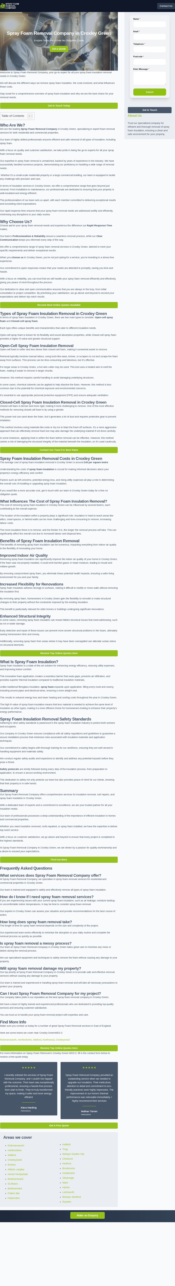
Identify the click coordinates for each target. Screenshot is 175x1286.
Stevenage (68, 1178)
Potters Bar (14, 1193)
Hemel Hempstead (18, 1174)
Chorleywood (63, 1039)
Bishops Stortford (71, 1197)
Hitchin (66, 1187)
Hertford (66, 1163)
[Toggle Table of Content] (29, 116)
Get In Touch (149, 110)
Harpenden (14, 1198)
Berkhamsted (15, 1188)
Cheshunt (67, 1158)
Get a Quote (59, 48)
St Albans (13, 1183)
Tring (65, 1149)
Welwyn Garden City (73, 1154)
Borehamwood (15, 1179)
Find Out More (59, 859)
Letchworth (68, 1192)
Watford (37, 1039)
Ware (65, 1182)
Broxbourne (68, 1168)
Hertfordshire (25, 1039)
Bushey (12, 1164)
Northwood (48, 1039)
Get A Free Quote (59, 1125)
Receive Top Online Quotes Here (59, 653)
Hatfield (66, 1144)
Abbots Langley (16, 1169)
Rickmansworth (8, 1039)
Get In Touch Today (59, 105)
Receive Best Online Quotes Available (59, 305)
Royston (66, 1201)
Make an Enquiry (87, 1215)
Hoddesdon (68, 1173)
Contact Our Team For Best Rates (59, 450)
